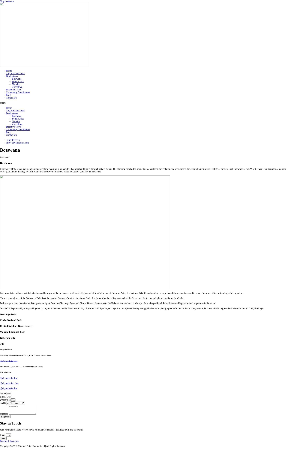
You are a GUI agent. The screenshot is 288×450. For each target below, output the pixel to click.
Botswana (16, 79)
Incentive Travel (13, 89)
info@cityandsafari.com (8, 361)
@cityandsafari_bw (9, 383)
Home (9, 70)
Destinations (12, 76)
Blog (8, 95)
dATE (3, 403)
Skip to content (7, 1)
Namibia (16, 84)
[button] (144, 103)
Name (3, 393)
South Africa (18, 81)
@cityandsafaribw (8, 378)
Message (4, 414)
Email (3, 396)
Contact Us (11, 97)
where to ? (5, 400)
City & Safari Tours (15, 73)
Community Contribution (18, 92)
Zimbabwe (17, 87)
